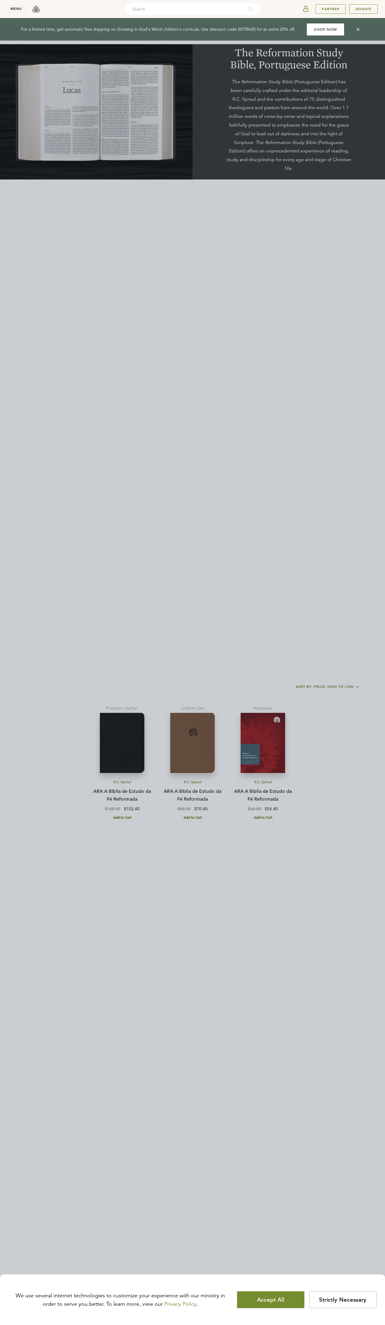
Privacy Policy (180, 1304)
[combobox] (184, 9)
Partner (330, 9)
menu (16, 9)
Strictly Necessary (343, 1299)
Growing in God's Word (139, 29)
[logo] (36, 9)
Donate (363, 9)
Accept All (271, 1299)
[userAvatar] (306, 9)
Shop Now (325, 29)
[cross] (358, 29)
